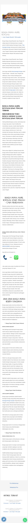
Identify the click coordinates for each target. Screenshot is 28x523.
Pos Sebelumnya (14, 483)
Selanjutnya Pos (14, 487)
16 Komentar (5, 503)
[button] (25, 520)
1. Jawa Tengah (5, 37)
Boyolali (12, 37)
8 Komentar (5, 511)
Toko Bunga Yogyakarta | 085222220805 (14, 501)
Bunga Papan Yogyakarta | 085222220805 (14, 509)
